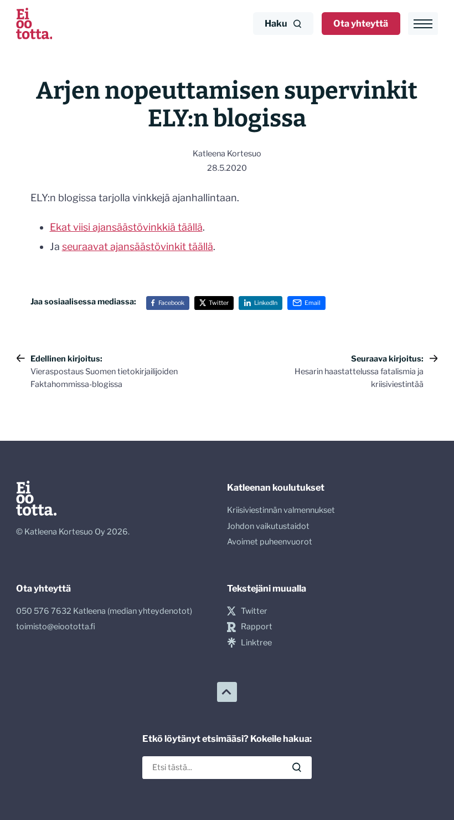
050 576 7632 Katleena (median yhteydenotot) (104, 611)
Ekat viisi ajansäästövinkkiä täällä (126, 227)
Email (313, 303)
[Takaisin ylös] (227, 692)
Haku (276, 23)
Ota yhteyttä (360, 23)
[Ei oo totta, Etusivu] (34, 23)
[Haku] (297, 767)
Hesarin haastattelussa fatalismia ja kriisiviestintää (359, 371)
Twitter (219, 303)
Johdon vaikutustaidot (268, 526)
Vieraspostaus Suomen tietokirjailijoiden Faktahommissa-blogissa (104, 371)
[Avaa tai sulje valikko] (423, 23)
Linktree (256, 643)
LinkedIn (265, 303)
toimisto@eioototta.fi (55, 626)
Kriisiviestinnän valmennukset (281, 510)
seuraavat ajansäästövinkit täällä (137, 246)
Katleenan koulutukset (275, 487)
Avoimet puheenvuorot (269, 542)
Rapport (256, 626)
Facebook (171, 303)
